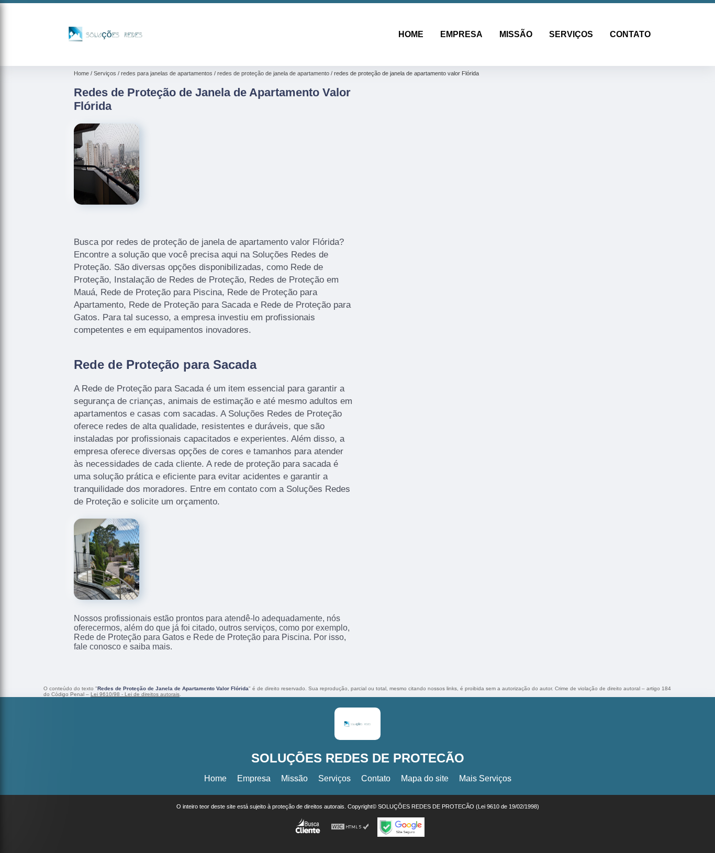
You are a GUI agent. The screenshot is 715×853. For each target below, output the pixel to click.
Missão (515, 34)
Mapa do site (425, 778)
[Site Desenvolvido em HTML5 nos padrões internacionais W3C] (350, 827)
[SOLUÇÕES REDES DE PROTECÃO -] (105, 52)
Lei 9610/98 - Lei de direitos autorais (135, 694)
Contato (630, 34)
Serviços (571, 34)
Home (410, 34)
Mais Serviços (485, 778)
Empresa (461, 34)
